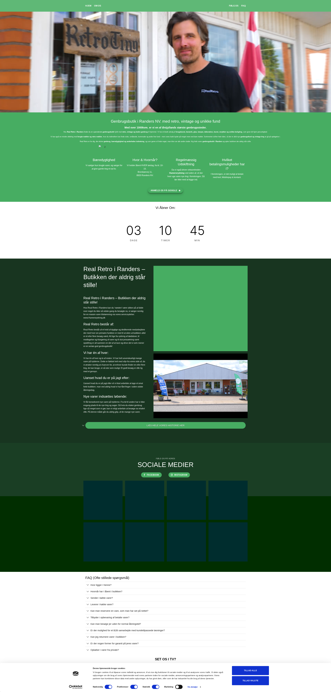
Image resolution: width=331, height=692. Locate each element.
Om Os (97, 6)
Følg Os (233, 6)
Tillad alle (250, 670)
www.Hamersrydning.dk (94, 318)
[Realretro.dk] (165, 6)
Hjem (88, 6)
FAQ (243, 6)
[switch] (134, 687)
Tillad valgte (250, 680)
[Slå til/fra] (83, 425)
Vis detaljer (192, 687)
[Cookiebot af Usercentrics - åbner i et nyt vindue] (75, 687)
